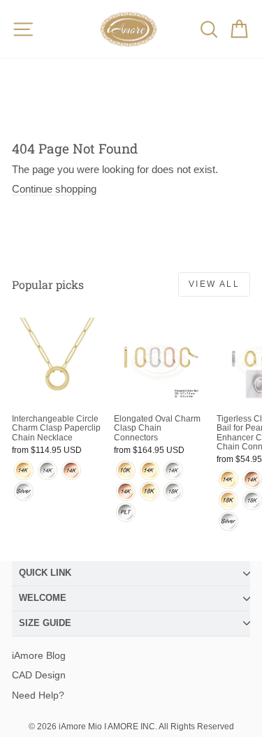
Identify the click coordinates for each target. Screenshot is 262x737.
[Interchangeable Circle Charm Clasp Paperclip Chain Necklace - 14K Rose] (71, 470)
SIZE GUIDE (45, 623)
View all (214, 284)
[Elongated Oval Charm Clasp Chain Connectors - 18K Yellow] (149, 491)
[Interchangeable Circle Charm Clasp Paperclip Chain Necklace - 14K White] (47, 470)
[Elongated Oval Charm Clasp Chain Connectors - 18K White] (173, 491)
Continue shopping (54, 189)
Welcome (42, 598)
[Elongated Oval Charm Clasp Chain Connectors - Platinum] (126, 512)
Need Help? (38, 695)
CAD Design (39, 674)
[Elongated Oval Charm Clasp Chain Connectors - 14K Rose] (126, 491)
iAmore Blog (39, 655)
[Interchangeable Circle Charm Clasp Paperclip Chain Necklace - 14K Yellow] (24, 470)
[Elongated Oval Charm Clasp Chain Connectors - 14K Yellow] (149, 470)
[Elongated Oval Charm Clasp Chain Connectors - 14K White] (173, 470)
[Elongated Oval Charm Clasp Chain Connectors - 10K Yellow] (126, 470)
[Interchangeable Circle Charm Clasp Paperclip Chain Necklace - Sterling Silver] (24, 491)
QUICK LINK (45, 572)
